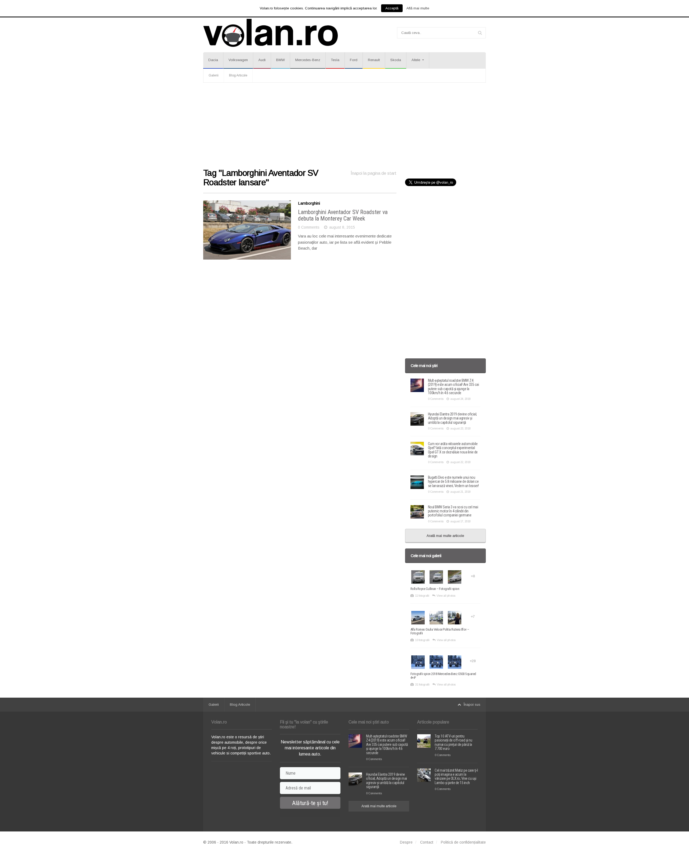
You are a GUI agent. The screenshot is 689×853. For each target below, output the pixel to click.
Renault (374, 60)
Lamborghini (309, 203)
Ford (353, 60)
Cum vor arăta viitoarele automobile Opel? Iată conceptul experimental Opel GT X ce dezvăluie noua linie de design (453, 450)
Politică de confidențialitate (463, 842)
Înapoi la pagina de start (373, 173)
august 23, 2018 (460, 428)
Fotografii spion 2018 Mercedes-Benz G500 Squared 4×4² (443, 676)
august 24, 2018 (460, 398)
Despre (406, 842)
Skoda (395, 60)
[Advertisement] (344, 125)
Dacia (213, 60)
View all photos (446, 595)
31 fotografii (422, 684)
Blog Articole (238, 75)
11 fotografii (422, 595)
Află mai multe (417, 8)
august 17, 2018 (460, 521)
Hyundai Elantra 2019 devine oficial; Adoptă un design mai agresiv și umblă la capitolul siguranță (452, 418)
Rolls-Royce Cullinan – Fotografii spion (434, 589)
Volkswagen (238, 60)
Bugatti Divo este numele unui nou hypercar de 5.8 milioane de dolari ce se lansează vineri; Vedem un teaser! (453, 481)
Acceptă (391, 8)
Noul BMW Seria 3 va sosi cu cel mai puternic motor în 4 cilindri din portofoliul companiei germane (453, 511)
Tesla (335, 60)
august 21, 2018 (460, 491)
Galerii (214, 75)
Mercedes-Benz (307, 60)
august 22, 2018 (460, 462)
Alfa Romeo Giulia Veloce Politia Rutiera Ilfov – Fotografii (439, 631)
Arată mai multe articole (445, 536)
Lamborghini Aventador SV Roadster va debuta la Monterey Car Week (343, 215)
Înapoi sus (472, 704)
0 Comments (308, 227)
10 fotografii (422, 640)
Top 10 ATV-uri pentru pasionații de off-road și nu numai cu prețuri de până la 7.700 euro (453, 742)
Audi (262, 60)
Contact (426, 842)
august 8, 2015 (342, 227)
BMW (280, 60)
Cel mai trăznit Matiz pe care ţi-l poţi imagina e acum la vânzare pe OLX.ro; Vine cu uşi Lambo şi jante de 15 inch (456, 776)
